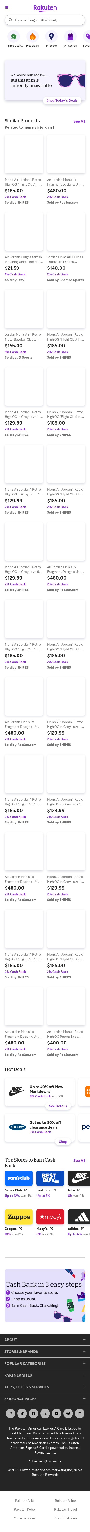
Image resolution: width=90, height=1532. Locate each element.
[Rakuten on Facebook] (33, 1413)
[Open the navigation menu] (7, 7)
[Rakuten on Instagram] (10, 1413)
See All (79, 121)
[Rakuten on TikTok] (22, 1413)
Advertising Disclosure (45, 1461)
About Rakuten (65, 1518)
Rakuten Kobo (24, 1509)
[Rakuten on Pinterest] (68, 1413)
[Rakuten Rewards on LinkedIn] (79, 1413)
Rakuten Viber (65, 1501)
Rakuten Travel (65, 1509)
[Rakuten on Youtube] (56, 1413)
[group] (24, 170)
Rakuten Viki (24, 1501)
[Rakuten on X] (45, 1413)
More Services (24, 1518)
